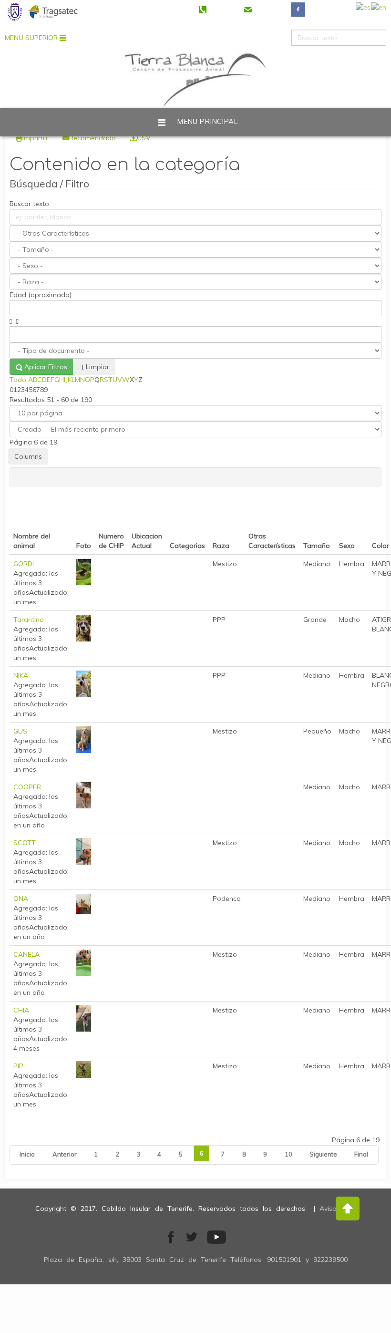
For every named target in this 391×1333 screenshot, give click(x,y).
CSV (144, 138)
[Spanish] (363, 9)
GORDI (23, 563)
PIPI (19, 1066)
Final (361, 1154)
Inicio (27, 1154)
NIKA (20, 675)
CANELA (26, 954)
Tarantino (28, 619)
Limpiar (97, 366)
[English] (378, 9)
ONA (20, 898)
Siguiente (323, 1154)
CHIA (21, 1010)
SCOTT (24, 842)
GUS (20, 731)
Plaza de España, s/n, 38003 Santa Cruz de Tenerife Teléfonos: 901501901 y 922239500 (196, 1259)
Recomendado (92, 138)
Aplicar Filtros (44, 366)
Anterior (64, 1154)
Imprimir (35, 138)
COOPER (27, 787)
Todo (18, 379)
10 (288, 1154)
